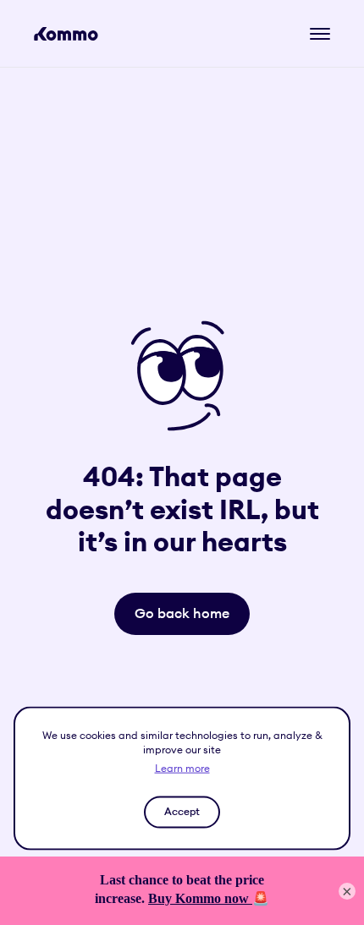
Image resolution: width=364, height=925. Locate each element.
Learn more (182, 767)
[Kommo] (66, 34)
